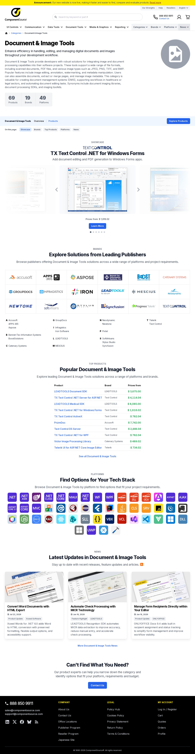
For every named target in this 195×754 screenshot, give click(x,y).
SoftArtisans (108, 338)
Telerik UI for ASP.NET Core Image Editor (78, 447)
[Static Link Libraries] (85, 519)
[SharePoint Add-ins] (73, 519)
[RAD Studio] (49, 519)
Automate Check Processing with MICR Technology (93, 608)
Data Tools (53, 27)
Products (53, 121)
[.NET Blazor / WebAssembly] (36, 497)
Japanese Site (66, 739)
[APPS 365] (51, 277)
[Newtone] (20, 306)
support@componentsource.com (24, 713)
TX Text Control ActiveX (68, 416)
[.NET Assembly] (24, 497)
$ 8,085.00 (134, 403)
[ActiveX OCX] (146, 497)
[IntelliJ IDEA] (110, 508)
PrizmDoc (59, 422)
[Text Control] (174, 306)
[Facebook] (22, 721)
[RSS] (36, 721)
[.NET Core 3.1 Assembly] (61, 497)
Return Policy (115, 727)
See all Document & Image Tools (97, 456)
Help (161, 8)
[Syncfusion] (113, 306)
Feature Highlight (79, 619)
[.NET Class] (49, 497)
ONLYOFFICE (159, 619)
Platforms (169, 27)
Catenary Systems (18, 345)
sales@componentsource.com (22, 710)
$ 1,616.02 (134, 410)
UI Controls (12, 27)
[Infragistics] (51, 291)
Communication (33, 27)
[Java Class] (134, 508)
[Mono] (183, 508)
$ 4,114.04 (134, 397)
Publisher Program (69, 727)
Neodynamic (108, 320)
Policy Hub (113, 709)
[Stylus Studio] (82, 306)
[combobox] (97, 17)
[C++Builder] (61, 508)
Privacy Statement (117, 721)
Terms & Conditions (118, 733)
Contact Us (97, 685)
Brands (154, 27)
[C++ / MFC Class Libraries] (49, 508)
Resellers (171, 8)
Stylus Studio (108, 342)
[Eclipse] (85, 508)
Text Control (155, 324)
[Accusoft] (20, 277)
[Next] (138, 189)
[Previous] (56, 189)
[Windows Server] (79, 530)
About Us (63, 709)
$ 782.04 (135, 416)
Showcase (25, 129)
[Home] (6, 33)
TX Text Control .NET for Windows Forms (98, 153)
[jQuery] (171, 508)
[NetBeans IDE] (12, 519)
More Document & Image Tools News (97, 645)
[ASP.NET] (171, 497)
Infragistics (60, 327)
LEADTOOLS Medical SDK (69, 403)
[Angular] (158, 497)
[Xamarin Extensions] (104, 530)
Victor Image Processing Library (72, 441)
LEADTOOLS (61, 338)
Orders (162, 727)
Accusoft (13, 320)
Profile (161, 733)
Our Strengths (148, 8)
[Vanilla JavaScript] (97, 519)
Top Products (50, 129)
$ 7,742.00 (134, 422)
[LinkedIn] (7, 721)
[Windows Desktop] (171, 519)
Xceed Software (33, 619)
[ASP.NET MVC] (36, 508)
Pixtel (105, 331)
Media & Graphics (99, 27)
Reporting (120, 27)
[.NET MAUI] (73, 497)
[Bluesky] (29, 721)
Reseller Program (68, 733)
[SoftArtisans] (51, 306)
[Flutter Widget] (97, 508)
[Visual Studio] (134, 519)
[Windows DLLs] (183, 519)
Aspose (12, 327)
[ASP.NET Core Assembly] (24, 508)
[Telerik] (143, 306)
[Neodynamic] (174, 291)
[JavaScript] (158, 508)
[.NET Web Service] (85, 497)
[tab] (90, 232)
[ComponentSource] (16, 14)
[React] (61, 519)
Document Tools (74, 27)
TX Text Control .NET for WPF (71, 435)
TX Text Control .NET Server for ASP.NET (78, 397)
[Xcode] (116, 530)
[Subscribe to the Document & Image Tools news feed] (141, 564)
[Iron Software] (82, 291)
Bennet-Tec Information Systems (25, 335)
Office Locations (67, 721)
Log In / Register (167, 709)
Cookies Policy (115, 715)
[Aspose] (82, 277)
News (183, 27)
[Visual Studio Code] (146, 519)
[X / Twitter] (14, 721)
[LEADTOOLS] (113, 291)
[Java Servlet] (146, 508)
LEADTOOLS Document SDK (70, 391)
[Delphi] (73, 508)
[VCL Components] (122, 519)
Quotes (162, 721)
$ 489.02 (135, 441)
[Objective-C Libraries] (36, 519)
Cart (160, 715)
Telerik (152, 320)
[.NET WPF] (110, 497)
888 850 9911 (21, 703)
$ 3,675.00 (134, 391)
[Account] (179, 17)
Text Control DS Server (67, 428)
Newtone (107, 324)
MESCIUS (60, 345)
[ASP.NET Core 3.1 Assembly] (12, 508)
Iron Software (62, 331)
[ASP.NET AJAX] (183, 497)
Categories (139, 27)
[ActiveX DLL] (134, 497)
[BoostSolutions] (143, 277)
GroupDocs (61, 320)
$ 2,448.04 (134, 428)
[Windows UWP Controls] (91, 530)
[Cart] (187, 17)
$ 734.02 (135, 447)
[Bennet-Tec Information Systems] (113, 277)
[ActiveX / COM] (122, 497)
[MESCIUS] (143, 291)
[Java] (122, 508)
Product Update (15, 619)
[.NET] (12, 497)
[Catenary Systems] (174, 277)
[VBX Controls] (110, 519)
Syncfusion (107, 345)
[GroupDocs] (20, 291)
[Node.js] (24, 519)
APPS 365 (13, 324)
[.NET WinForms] (97, 497)
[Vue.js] (158, 519)
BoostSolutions (16, 338)
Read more (155, 2)
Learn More (97, 226)
